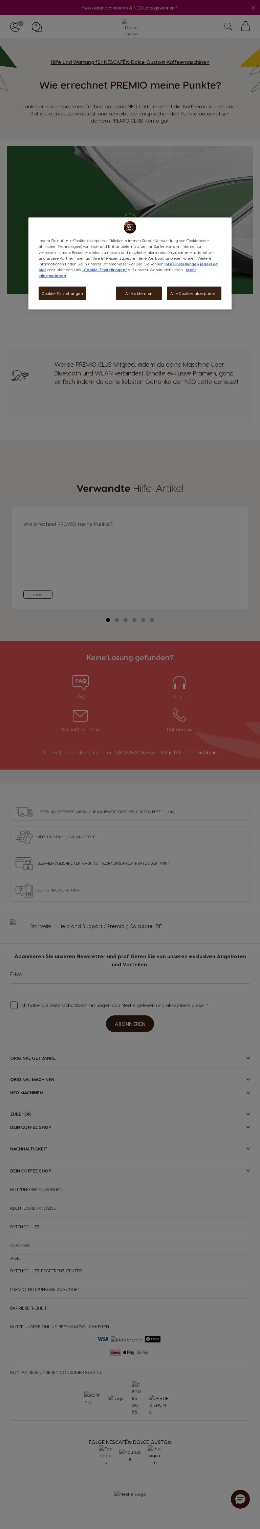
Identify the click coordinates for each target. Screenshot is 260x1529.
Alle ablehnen (138, 293)
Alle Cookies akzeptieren (194, 293)
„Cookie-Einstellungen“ (104, 269)
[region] (130, 263)
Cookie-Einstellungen (62, 293)
